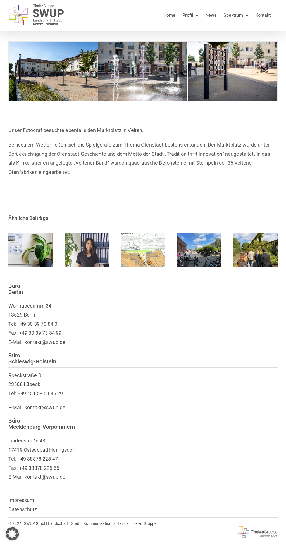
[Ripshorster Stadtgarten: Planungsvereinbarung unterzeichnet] (255, 250)
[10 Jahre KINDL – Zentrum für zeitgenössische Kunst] (199, 250)
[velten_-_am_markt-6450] (142, 44)
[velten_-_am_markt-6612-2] (53, 44)
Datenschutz (22, 509)
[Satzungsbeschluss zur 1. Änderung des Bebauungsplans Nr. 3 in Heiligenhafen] (143, 250)
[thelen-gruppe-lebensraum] (257, 529)
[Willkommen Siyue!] (87, 250)
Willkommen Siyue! (86, 242)
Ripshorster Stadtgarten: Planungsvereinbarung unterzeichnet (255, 236)
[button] (12, 533)
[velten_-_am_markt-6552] (232, 44)
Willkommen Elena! (30, 242)
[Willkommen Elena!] (30, 250)
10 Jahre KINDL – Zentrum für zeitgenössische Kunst (199, 232)
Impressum (21, 500)
